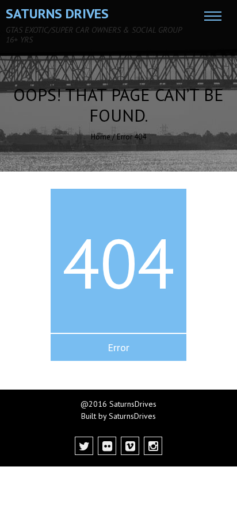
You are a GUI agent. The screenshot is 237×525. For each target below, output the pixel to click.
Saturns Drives (57, 13)
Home (100, 137)
